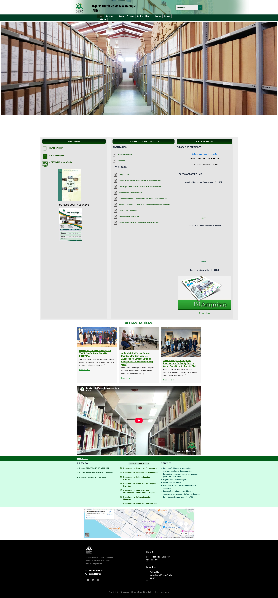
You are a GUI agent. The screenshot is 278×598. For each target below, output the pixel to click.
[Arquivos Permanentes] (114, 155)
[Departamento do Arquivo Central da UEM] (121, 503)
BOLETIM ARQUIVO (57, 156)
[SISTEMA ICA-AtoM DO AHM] (45, 164)
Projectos (130, 16)
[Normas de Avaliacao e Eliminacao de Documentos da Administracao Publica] (115, 205)
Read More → (84, 370)
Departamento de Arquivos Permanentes (140, 468)
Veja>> (203, 218)
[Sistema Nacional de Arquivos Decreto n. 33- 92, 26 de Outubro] (115, 181)
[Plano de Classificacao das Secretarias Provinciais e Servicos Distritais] (115, 199)
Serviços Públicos (143, 16)
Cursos (121, 16)
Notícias (167, 16)
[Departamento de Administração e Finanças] (121, 497)
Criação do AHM (124, 175)
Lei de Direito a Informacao (128, 210)
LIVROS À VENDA (56, 148)
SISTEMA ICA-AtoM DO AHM (60, 162)
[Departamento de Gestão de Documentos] (121, 472)
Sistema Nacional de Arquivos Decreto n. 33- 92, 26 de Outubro (140, 181)
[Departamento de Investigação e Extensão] (121, 477)
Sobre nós (109, 16)
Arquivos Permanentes (125, 155)
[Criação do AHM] (115, 175)
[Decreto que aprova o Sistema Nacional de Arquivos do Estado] (115, 187)
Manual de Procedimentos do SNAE (131, 192)
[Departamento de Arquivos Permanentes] (121, 468)
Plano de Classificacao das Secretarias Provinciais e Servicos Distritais (143, 198)
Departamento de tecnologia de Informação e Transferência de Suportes (139, 491)
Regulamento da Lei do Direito (129, 216)
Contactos (102, 19)
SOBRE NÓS (82, 459)
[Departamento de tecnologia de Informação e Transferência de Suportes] (121, 490)
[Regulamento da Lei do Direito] (115, 217)
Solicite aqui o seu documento (204, 154)
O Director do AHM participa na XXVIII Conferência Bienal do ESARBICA (95, 353)
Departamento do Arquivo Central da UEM (140, 504)
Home (100, 16)
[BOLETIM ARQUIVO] (45, 156)
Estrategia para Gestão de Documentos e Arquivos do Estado (139, 222)
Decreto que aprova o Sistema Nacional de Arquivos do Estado (140, 187)
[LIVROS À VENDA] (45, 148)
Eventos (158, 16)
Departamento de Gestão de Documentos (140, 473)
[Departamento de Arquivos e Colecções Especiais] (121, 483)
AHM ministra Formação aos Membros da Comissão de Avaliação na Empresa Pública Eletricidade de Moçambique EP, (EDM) (137, 359)
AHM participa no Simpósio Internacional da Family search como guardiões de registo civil (179, 363)
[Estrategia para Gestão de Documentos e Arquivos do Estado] (115, 223)
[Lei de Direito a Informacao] (115, 211)
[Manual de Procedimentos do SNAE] (115, 193)
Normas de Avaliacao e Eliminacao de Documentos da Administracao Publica (144, 204)
